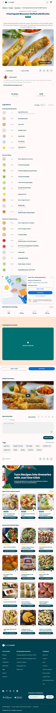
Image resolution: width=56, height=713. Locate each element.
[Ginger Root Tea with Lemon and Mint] (46, 507)
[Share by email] (52, 70)
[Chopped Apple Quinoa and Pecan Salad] (28, 540)
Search (4, 673)
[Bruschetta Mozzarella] (10, 595)
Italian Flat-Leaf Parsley (30, 170)
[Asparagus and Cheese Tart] (10, 622)
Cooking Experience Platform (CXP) (26, 655)
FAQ (44, 684)
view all (51, 491)
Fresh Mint (26, 176)
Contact (45, 666)
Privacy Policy (46, 673)
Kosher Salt (21, 205)
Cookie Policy (46, 677)
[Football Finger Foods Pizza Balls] (28, 568)
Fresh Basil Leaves (23, 270)
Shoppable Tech (21, 666)
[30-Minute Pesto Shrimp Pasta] (28, 507)
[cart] (51, 2)
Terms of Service (47, 669)
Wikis (3, 669)
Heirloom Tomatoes (33, 245)
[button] (3, 2)
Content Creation (21, 662)
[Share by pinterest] (41, 70)
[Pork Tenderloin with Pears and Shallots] (10, 507)
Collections (5, 662)
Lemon (20, 194)
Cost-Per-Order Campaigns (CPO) (26, 658)
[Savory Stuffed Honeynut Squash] (28, 595)
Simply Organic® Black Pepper (26, 212)
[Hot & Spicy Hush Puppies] (10, 568)
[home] (9, 2)
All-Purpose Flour (23, 118)
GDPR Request (6, 707)
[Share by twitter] (48, 70)
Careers (45, 658)
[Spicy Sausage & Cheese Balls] (46, 595)
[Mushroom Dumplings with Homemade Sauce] (46, 622)
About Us (45, 655)
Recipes (4, 655)
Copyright (35, 707)
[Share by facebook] (44, 70)
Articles (4, 658)
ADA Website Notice (48, 680)
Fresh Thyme (27, 187)
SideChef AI (19, 669)
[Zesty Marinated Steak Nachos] (46, 540)
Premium (4, 677)
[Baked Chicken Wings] (10, 540)
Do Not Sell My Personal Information (22, 707)
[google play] (7, 697)
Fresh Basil (26, 165)
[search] (47, 2)
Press (44, 662)
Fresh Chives (28, 182)
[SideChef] (8, 646)
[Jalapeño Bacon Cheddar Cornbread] (28, 622)
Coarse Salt (21, 136)
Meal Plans (5, 666)
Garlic (25, 234)
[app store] (18, 697)
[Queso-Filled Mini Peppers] (46, 568)
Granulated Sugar (23, 258)
